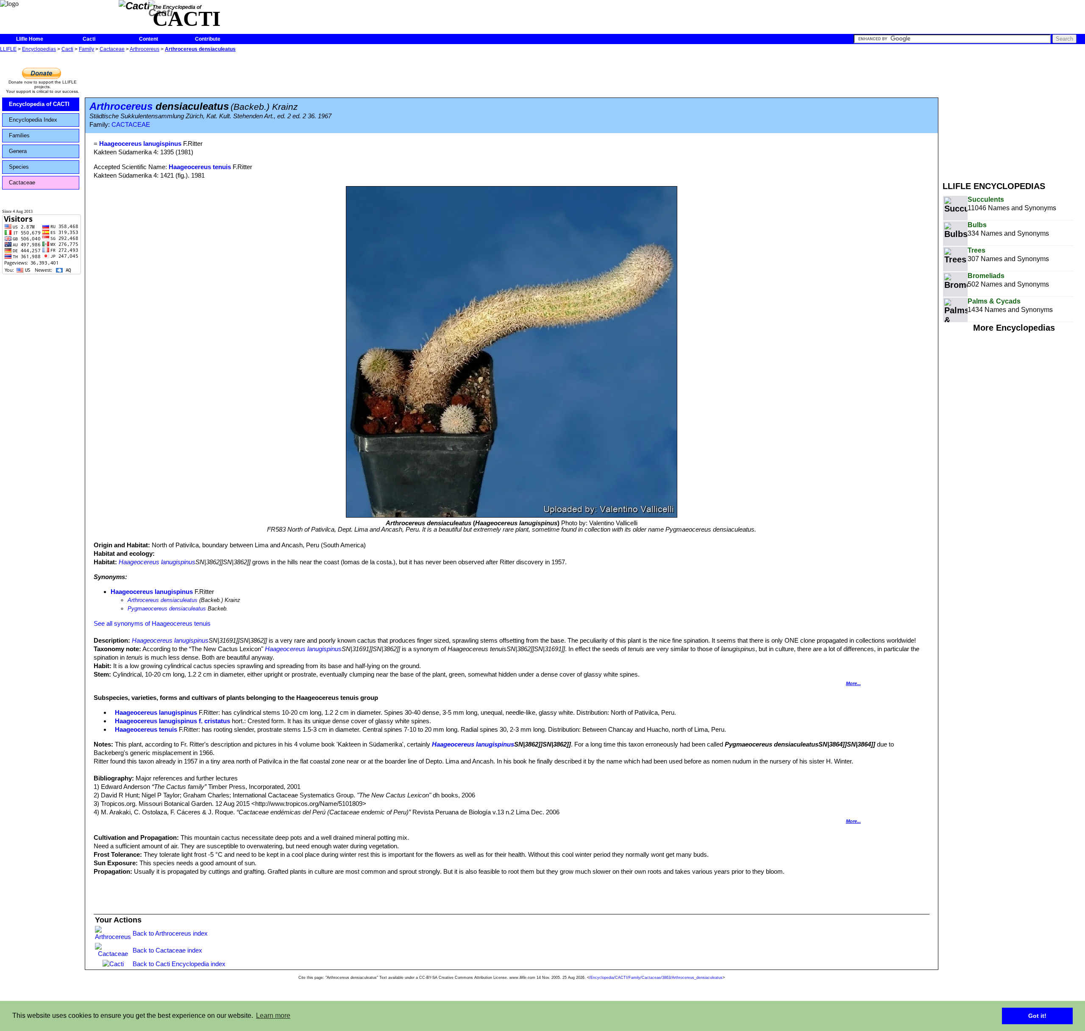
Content (148, 39)
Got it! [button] (1037, 1015)
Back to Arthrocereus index (170, 933)
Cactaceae (112, 49)
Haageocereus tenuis (200, 166)
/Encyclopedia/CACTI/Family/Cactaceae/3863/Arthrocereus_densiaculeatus (656, 977)
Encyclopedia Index (33, 120)
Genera (18, 151)
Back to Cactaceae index (167, 950)
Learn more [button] (273, 1015)
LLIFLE (8, 49)
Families (19, 135)
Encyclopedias (39, 49)
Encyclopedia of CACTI (39, 104)
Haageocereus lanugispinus (157, 562)
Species (19, 167)
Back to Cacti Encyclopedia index (179, 963)
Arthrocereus (144, 49)
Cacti (89, 39)
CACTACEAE (130, 124)
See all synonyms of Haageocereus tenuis (152, 623)
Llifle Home (29, 39)
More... (853, 683)
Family (86, 49)
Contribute (207, 39)
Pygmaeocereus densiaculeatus (167, 608)
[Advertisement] (1014, 113)
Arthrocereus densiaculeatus (200, 49)
